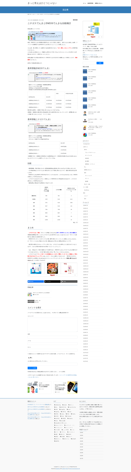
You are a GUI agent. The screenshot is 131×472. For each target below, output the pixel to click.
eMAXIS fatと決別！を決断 (94, 112)
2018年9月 (85, 326)
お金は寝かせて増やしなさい (61, 423)
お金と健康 (63, 420)
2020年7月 (85, 274)
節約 (39, 300)
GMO (57, 409)
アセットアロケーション (90, 152)
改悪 (56, 434)
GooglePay (63, 409)
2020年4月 (85, 277)
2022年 (81, 444)
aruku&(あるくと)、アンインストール (36, 404)
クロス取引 (58, 429)
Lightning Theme (65, 468)
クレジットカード (69, 427)
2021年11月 (85, 254)
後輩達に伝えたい (88, 169)
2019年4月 (85, 306)
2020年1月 (85, 286)
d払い (57, 407)
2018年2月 (85, 346)
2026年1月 (85, 208)
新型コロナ (62, 434)
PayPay (73, 413)
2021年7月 (85, 257)
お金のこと (85, 146)
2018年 (81, 455)
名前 (29, 334)
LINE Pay (64, 411)
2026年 (81, 432)
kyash (69, 409)
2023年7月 (85, 228)
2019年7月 (85, 297)
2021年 (81, 446)
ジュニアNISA (66, 429)
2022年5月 (85, 242)
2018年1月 (85, 349)
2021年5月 (85, 260)
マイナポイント (72, 432)
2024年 (81, 438)
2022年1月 (85, 248)
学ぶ (85, 166)
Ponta (62, 416)
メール (29, 340)
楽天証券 (74, 438)
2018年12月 (85, 318)
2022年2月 (85, 245)
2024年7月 (85, 216)
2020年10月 (85, 271)
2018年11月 (85, 320)
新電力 (37, 302)
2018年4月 (85, 341)
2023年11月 (85, 225)
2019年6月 (85, 300)
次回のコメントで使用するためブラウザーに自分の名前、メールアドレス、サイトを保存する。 (52, 353)
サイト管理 (85, 187)
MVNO (57, 413)
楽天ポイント (58, 438)
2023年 (81, 441)
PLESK (57, 416)
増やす (85, 149)
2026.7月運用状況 (92, 69)
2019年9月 (85, 292)
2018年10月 (85, 323)
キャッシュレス (88, 175)
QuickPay (57, 418)
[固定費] (33, 386)
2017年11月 (85, 352)
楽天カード (70, 436)
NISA (68, 413)
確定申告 (57, 441)
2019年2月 (85, 312)
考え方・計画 (87, 184)
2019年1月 (85, 315)
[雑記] (72, 386)
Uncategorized (86, 143)
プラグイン (63, 432)
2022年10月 (85, 237)
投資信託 (87, 158)
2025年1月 (85, 214)
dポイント (72, 404)
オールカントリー (59, 427)
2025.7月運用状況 (92, 83)
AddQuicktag (58, 404)
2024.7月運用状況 (92, 98)
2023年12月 (85, 222)
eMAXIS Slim (63, 407)
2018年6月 (85, 335)
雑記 (84, 192)
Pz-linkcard (69, 416)
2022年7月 (85, 240)
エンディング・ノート (70, 425)
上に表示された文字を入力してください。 (38, 361)
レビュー (86, 195)
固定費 (75, 19)
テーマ (57, 432)
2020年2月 (85, 283)
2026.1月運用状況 (92, 76)
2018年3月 (85, 344)
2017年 (81, 458)
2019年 (81, 452)
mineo (70, 411)
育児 (85, 198)
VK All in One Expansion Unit (74, 468)
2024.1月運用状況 (92, 105)
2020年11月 (85, 268)
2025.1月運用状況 (92, 90)
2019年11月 (85, 289)
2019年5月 (85, 303)
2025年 (81, 435)
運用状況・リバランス (90, 164)
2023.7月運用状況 (92, 133)
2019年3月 (85, 309)
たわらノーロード (59, 425)
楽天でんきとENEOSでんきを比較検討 (41, 292)
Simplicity (71, 418)
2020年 (81, 449)
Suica (57, 420)
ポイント (87, 178)
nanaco (62, 413)
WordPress (86, 190)
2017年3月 (85, 361)
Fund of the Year (72, 407)
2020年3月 (85, 280)
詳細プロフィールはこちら (89, 54)
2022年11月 (85, 234)
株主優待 (87, 161)
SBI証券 (64, 418)
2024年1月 (85, 219)
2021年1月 (85, 263)
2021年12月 (85, 251)
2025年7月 (85, 211)
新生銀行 (69, 434)
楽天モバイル (66, 438)
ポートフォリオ (88, 155)
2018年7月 (85, 332)
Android (65, 404)
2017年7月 (85, 358)
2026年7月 (85, 205)
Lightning (57, 411)
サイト (29, 347)
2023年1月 (85, 231)
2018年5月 (85, 338)
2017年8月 (85, 355)
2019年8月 (85, 294)
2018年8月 (85, 329)
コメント (30, 316)
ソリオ (73, 429)
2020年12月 (85, 266)
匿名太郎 (47, 404)
